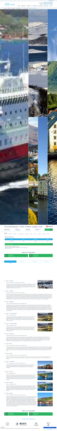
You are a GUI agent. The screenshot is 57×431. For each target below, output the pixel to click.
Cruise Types (46, 5)
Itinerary (10, 261)
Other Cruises (46, 261)
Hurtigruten (13, 8)
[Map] (28, 271)
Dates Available (34, 261)
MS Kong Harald (18, 8)
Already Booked (51, 0)
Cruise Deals (23, 5)
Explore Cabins (22, 261)
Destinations (40, 5)
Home (19, 5)
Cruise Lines (35, 5)
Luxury (51, 5)
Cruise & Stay (29, 5)
